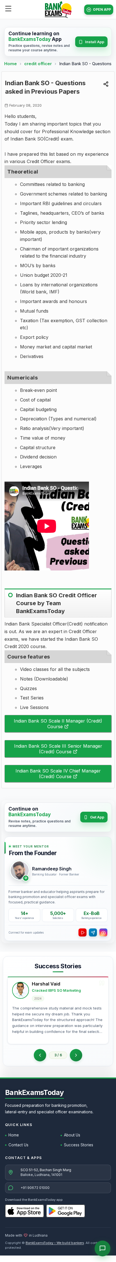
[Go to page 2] (40, 1055)
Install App (94, 41)
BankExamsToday (34, 1092)
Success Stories (78, 1145)
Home (10, 63)
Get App (97, 817)
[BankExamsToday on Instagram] (103, 932)
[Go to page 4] (76, 1055)
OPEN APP (102, 9)
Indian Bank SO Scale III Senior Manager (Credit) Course (58, 748)
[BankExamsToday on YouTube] (82, 932)
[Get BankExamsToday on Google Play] (65, 1210)
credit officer (38, 63)
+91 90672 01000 (35, 1188)
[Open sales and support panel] (102, 1248)
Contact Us (18, 1145)
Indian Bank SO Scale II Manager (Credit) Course (58, 723)
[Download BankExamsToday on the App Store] (24, 1210)
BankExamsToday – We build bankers (55, 1243)
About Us (72, 1135)
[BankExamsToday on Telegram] (93, 932)
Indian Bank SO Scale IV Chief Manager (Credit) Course (58, 773)
